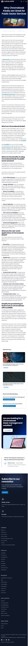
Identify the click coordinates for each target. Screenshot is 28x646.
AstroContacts (4, 567)
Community (4, 609)
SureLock (3, 559)
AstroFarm (3, 565)
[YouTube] (6, 639)
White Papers (4, 582)
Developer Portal (5, 607)
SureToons (3, 588)
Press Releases (4, 623)
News (2, 627)
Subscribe (4, 492)
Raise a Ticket (4, 613)
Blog (2, 580)
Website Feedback (5, 615)
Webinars (3, 611)
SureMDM (23, 140)
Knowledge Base (4, 605)
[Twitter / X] (4, 639)
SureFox (3, 561)
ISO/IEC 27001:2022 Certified (7, 642)
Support (3, 600)
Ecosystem (3, 592)
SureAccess (3, 555)
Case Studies (4, 584)
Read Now (6, 367)
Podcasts (3, 590)
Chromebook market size (8, 94)
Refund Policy (4, 540)
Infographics (4, 586)
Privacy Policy (4, 536)
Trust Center (4, 534)
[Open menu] (24, 1)
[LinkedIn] (1, 639)
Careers (3, 542)
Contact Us (3, 532)
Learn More (6, 387)
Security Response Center (7, 538)
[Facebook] (8, 639)
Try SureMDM (7, 430)
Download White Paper (8, 399)
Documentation (4, 603)
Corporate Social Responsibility (8, 545)
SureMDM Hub (4, 557)
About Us (3, 530)
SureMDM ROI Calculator (9, 406)
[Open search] (21, 1)
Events (2, 625)
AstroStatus (3, 569)
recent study (6, 59)
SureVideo (3, 563)
